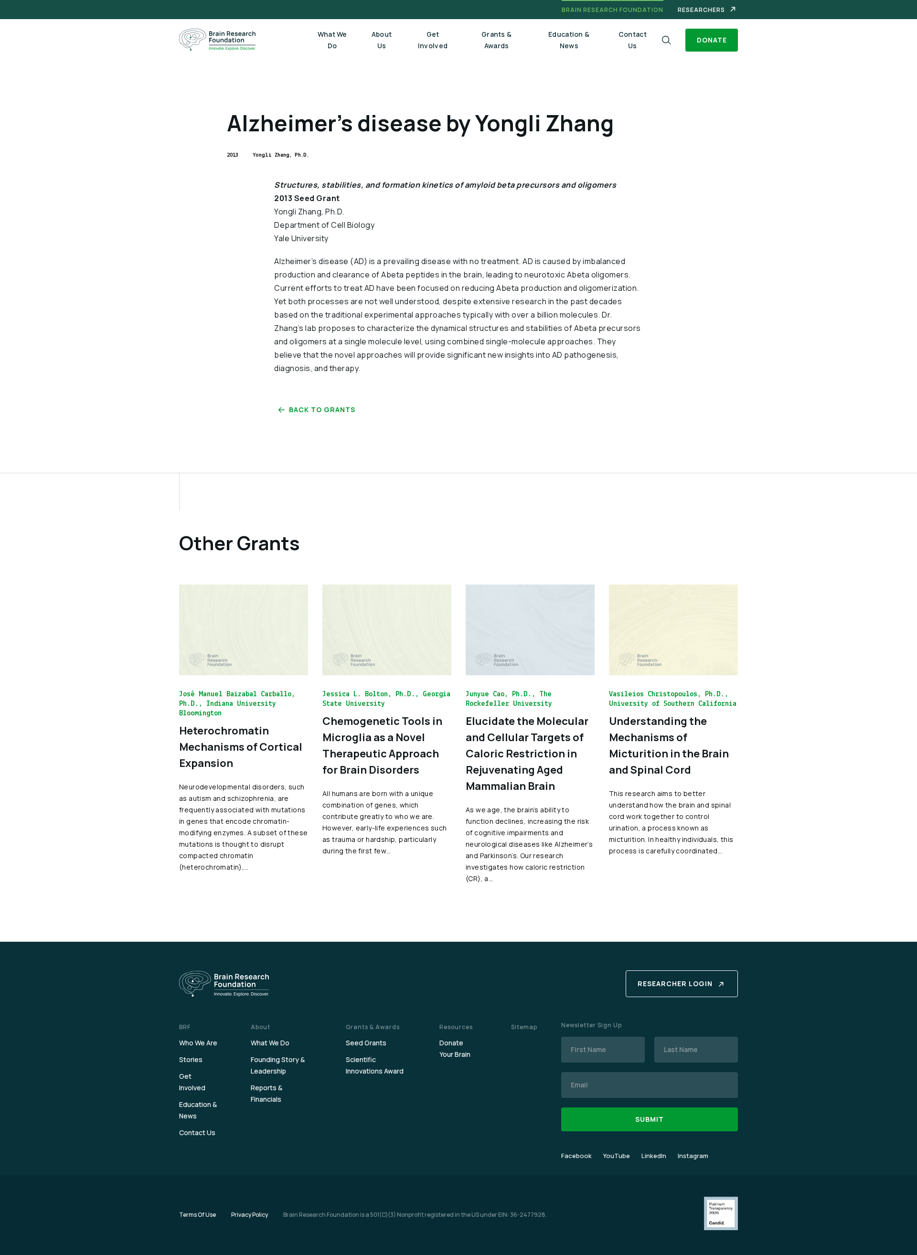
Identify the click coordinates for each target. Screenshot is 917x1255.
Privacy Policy (249, 1215)
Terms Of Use (197, 1215)
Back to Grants (322, 409)
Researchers (701, 10)
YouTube (616, 1155)
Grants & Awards (496, 40)
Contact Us (632, 40)
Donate (712, 39)
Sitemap (524, 1027)
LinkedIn (653, 1155)
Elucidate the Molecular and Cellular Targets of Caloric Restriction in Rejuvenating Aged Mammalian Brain (527, 753)
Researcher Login (675, 983)
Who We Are (198, 1042)
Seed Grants (366, 1042)
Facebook (576, 1155)
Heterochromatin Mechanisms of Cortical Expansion (240, 746)
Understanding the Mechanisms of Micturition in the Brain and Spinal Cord (669, 745)
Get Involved (433, 40)
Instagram (693, 1155)
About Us (382, 40)
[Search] (666, 40)
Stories (191, 1059)
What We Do (332, 40)
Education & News (568, 40)
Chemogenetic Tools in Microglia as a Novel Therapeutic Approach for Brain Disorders (382, 745)
